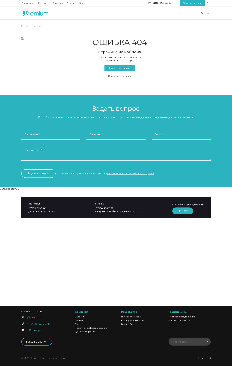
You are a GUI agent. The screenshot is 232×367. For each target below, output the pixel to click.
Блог (81, 3)
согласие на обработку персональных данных (130, 173)
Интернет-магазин (131, 316)
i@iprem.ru (34, 317)
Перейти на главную (119, 68)
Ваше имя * (32, 134)
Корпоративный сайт (132, 320)
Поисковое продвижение (181, 316)
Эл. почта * (96, 134)
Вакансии (58, 3)
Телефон (160, 134)
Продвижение (177, 311)
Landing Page (128, 324)
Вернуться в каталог (119, 76)
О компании (27, 3)
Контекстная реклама (179, 320)
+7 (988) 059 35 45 (159, 3)
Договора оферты (85, 331)
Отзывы (71, 3)
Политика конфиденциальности (92, 328)
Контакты (43, 3)
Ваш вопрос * (33, 150)
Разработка (129, 311)
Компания (81, 311)
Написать (182, 210)
